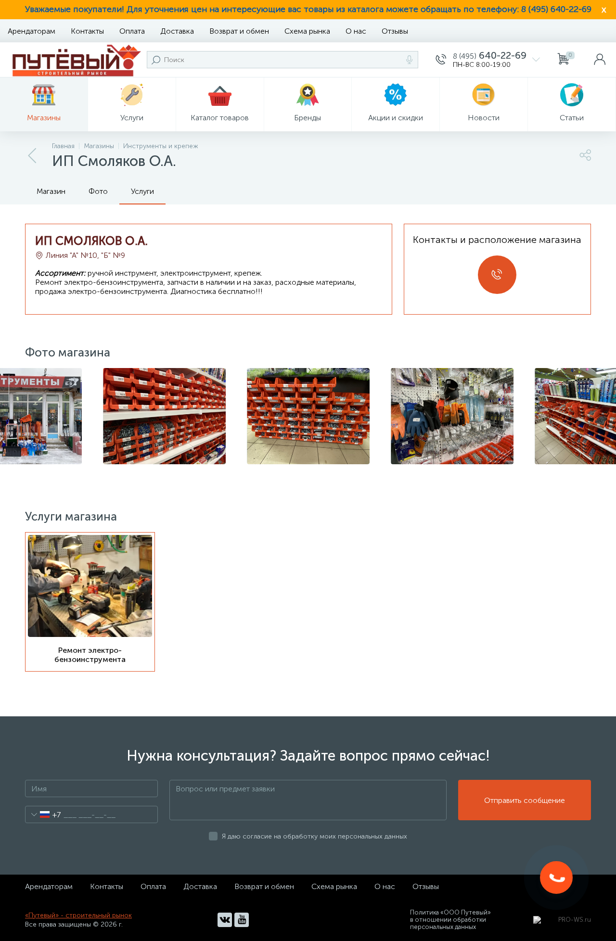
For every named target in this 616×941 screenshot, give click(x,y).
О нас (356, 31)
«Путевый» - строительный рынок (78, 915)
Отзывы (395, 31)
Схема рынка (307, 31)
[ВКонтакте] (225, 920)
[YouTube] (241, 920)
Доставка (177, 31)
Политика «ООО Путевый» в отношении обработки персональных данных (450, 919)
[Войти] (599, 59)
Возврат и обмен (239, 31)
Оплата (132, 31)
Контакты (87, 31)
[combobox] (43, 814)
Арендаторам (31, 31)
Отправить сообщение (524, 800)
